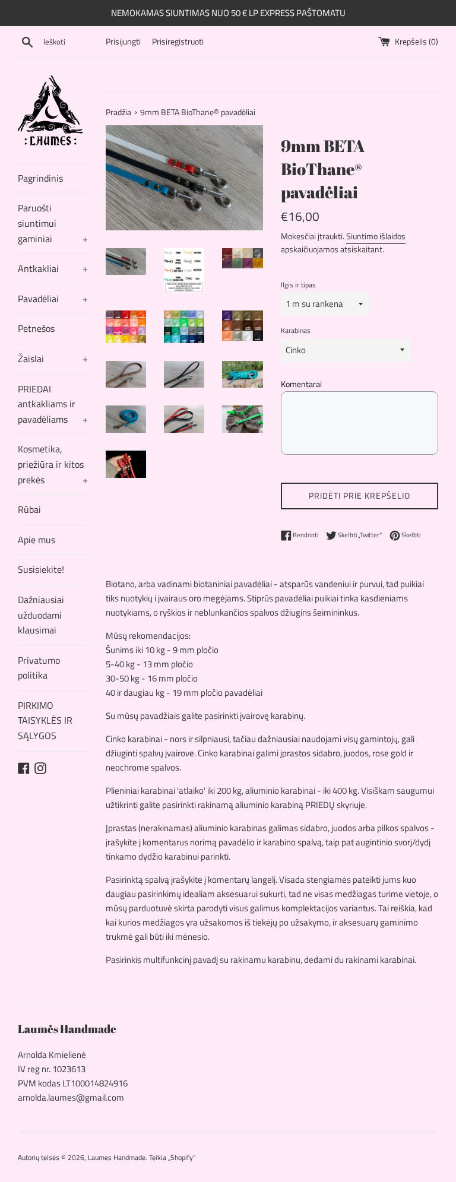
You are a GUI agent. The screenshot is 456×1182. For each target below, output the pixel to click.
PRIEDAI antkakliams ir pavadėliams (53, 404)
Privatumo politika (39, 668)
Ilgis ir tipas (298, 284)
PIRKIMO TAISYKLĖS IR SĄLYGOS (45, 720)
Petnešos (36, 328)
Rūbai (29, 509)
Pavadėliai (53, 298)
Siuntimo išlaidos (376, 236)
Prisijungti (123, 41)
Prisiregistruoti (178, 41)
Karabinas (296, 330)
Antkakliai (53, 268)
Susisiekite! (41, 569)
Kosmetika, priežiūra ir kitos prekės (53, 464)
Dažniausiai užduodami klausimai (41, 614)
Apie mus (36, 540)
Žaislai (53, 358)
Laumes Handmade (116, 1157)
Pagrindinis (40, 178)
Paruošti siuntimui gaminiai (53, 223)
